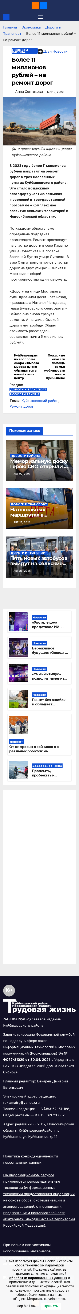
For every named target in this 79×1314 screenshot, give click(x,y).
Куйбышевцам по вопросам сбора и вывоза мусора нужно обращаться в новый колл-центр (26, 367)
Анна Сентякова (29, 91)
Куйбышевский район (39, 401)
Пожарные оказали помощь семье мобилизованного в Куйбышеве (54, 367)
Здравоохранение (47, 765)
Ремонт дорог (21, 406)
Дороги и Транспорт (28, 389)
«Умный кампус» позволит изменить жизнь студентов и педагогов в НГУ (49, 680)
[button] (73, 17)
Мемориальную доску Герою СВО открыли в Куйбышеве (39, 466)
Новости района (20, 51)
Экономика (31, 27)
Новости (39, 617)
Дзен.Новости (55, 51)
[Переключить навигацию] (41, 17)
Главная (10, 27)
